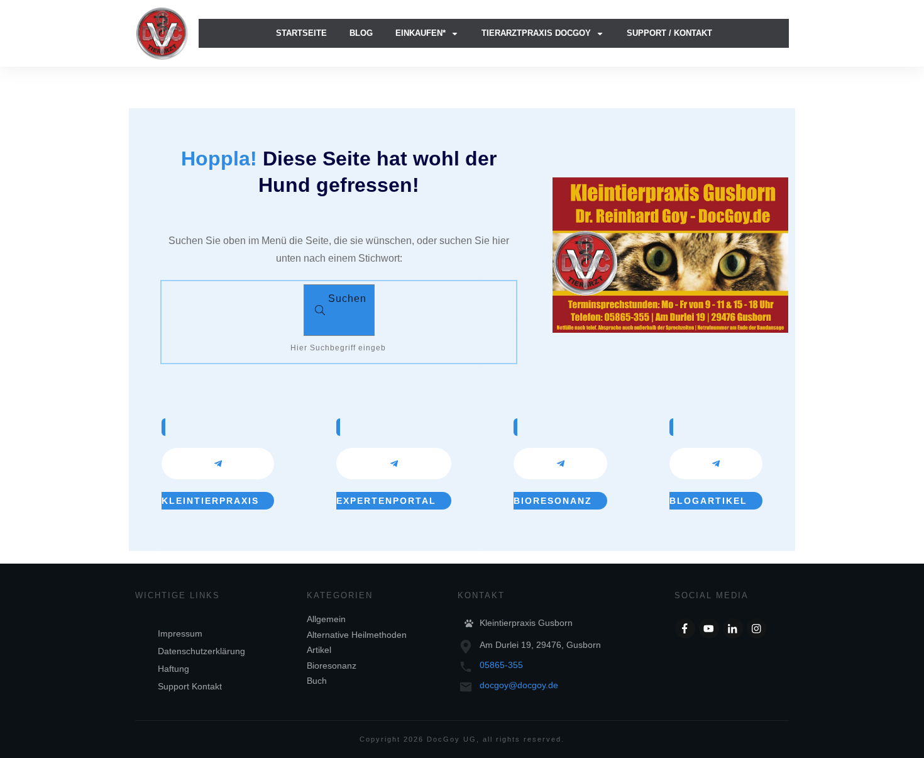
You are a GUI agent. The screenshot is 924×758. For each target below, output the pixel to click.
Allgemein (326, 619)
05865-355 (501, 665)
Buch (317, 681)
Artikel (319, 650)
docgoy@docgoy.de (519, 685)
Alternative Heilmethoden (357, 635)
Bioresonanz (331, 665)
